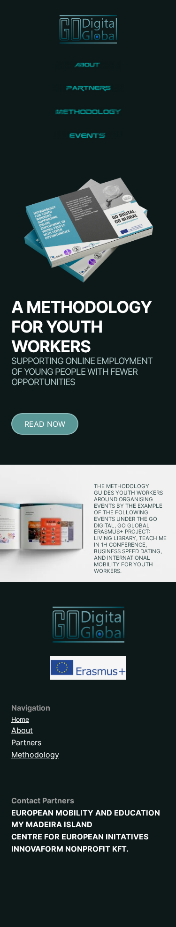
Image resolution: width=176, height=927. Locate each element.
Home (20, 719)
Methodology (35, 754)
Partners (26, 742)
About (22, 730)
